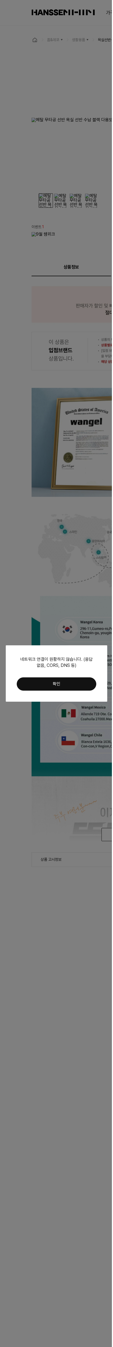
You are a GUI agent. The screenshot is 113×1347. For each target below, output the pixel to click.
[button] (56, 684)
